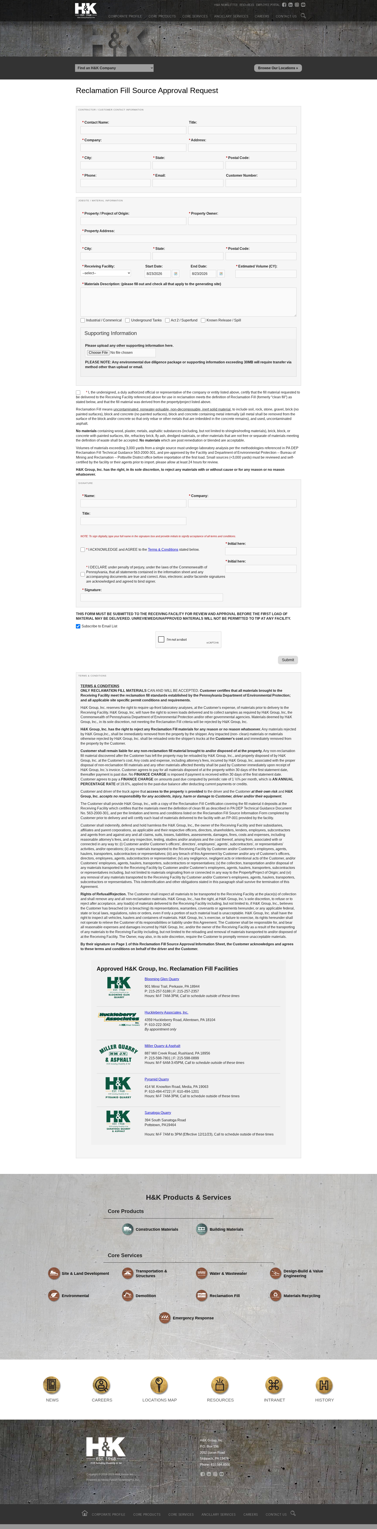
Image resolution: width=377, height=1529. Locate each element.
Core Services (195, 16)
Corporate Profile (125, 16)
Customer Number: (242, 175)
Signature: (92, 590)
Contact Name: (95, 122)
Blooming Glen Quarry (162, 979)
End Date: (199, 266)
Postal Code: (238, 158)
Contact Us (286, 16)
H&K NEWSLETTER (225, 4)
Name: (88, 496)
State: (159, 158)
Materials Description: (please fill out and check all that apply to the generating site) (151, 284)
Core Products (162, 16)
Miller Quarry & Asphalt (162, 1046)
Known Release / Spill (224, 320)
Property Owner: (203, 213)
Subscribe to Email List (99, 626)
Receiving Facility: (98, 266)
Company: (92, 140)
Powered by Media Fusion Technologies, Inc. (112, 1479)
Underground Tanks (146, 320)
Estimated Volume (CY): (256, 266)
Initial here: (236, 543)
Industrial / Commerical (104, 320)
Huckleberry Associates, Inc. (166, 1012)
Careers (262, 16)
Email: (159, 175)
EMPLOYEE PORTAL (268, 4)
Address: (197, 140)
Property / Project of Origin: (105, 213)
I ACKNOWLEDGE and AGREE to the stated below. (142, 549)
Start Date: (154, 266)
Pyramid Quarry (157, 1079)
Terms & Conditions (163, 549)
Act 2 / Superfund (184, 320)
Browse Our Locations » (278, 68)
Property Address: (98, 231)
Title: (193, 122)
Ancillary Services (231, 16)
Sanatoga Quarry (158, 1113)
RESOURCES (247, 4)
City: (87, 158)
